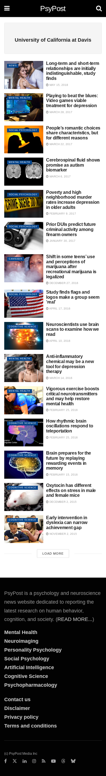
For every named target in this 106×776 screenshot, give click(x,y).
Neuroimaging (21, 641)
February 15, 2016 (63, 474)
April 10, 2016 (59, 340)
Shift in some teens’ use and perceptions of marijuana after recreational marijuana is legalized (71, 266)
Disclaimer (17, 708)
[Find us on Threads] (63, 761)
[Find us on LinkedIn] (25, 761)
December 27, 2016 (63, 283)
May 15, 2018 (58, 84)
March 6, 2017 (60, 176)
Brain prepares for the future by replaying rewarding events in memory (68, 460)
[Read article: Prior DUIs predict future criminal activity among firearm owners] (23, 236)
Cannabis (15, 259)
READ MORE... (74, 619)
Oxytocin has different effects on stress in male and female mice (71, 490)
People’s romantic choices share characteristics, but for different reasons (73, 133)
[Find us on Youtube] (53, 761)
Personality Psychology (33, 650)
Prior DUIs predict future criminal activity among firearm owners (71, 229)
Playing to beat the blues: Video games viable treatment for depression (72, 100)
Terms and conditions (30, 726)
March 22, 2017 (60, 144)
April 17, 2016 (59, 308)
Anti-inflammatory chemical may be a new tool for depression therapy (70, 364)
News (13, 65)
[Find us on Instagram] (34, 761)
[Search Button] (99, 8)
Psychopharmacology (30, 685)
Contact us (17, 699)
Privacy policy (21, 717)
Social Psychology (23, 130)
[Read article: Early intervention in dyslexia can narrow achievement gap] (23, 529)
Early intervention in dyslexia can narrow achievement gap (66, 522)
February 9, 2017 (62, 213)
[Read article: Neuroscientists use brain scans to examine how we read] (23, 336)
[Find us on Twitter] (14, 761)
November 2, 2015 (63, 533)
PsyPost (52, 8)
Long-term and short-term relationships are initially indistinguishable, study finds (72, 71)
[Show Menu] (7, 8)
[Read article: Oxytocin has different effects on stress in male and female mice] (23, 497)
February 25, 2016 (63, 410)
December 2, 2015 (63, 501)
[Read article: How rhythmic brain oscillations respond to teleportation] (23, 433)
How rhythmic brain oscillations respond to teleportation (69, 426)
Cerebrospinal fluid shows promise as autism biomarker (73, 165)
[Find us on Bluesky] (73, 761)
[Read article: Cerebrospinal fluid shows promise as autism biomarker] (23, 172)
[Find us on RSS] (44, 761)
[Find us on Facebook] (5, 761)
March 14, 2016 (60, 377)
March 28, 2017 (60, 112)
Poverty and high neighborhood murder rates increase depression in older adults (72, 200)
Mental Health (19, 98)
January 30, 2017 (62, 240)
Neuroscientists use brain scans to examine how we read (72, 329)
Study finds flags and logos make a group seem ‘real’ (72, 297)
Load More (53, 553)
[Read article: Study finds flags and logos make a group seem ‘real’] (23, 304)
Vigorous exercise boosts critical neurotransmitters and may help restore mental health (72, 396)
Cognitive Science (22, 326)
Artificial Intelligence (29, 667)
